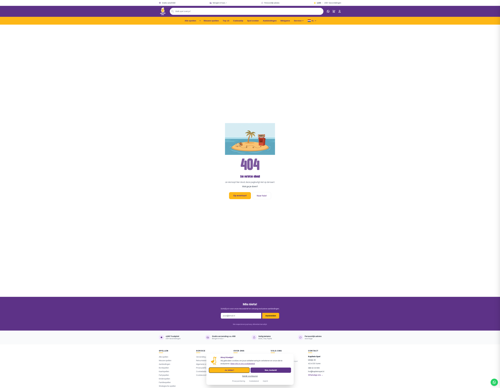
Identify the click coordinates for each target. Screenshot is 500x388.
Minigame (285, 20)
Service (298, 20)
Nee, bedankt (271, 370)
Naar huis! (262, 195)
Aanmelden (270, 316)
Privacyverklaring (238, 381)
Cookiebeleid (254, 381)
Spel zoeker (253, 20)
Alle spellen (190, 20)
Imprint (265, 381)
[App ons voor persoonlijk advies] (328, 11)
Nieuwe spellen (211, 20)
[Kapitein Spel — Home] (163, 11)
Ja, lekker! (229, 370)
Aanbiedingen (270, 20)
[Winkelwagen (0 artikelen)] (333, 11)
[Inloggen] (339, 11)
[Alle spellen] (200, 20)
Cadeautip (238, 20)
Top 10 (226, 20)
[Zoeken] (172, 11)
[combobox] (246, 11)
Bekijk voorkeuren (250, 376)
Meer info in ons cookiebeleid (242, 363)
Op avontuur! (240, 195)
